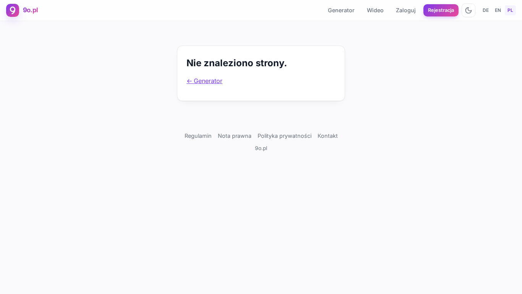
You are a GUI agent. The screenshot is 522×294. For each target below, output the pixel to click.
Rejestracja (441, 10)
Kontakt (328, 135)
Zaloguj (406, 10)
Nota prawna (234, 135)
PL (510, 10)
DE (486, 10)
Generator (341, 10)
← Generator (204, 81)
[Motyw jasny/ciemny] (468, 10)
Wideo (375, 10)
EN (498, 10)
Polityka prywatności (284, 135)
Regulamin (198, 135)
